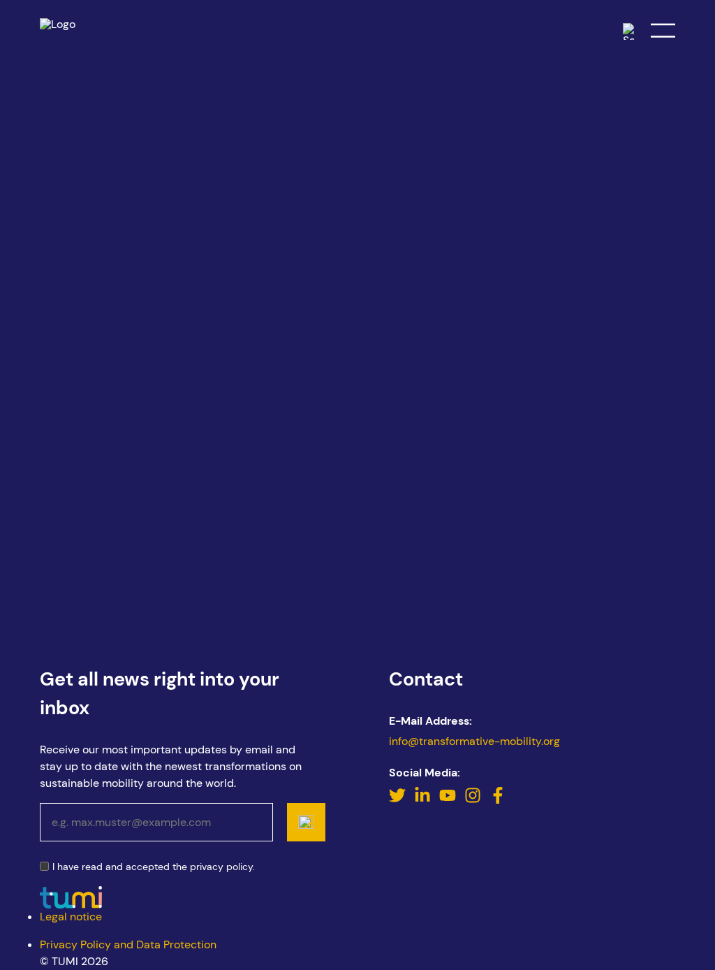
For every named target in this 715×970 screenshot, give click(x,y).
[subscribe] (306, 822)
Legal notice (71, 916)
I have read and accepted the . (153, 867)
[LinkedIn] (424, 799)
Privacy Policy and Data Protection (128, 944)
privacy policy (221, 866)
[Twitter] (398, 799)
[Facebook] (497, 799)
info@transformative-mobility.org (474, 741)
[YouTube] (449, 799)
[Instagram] (474, 799)
